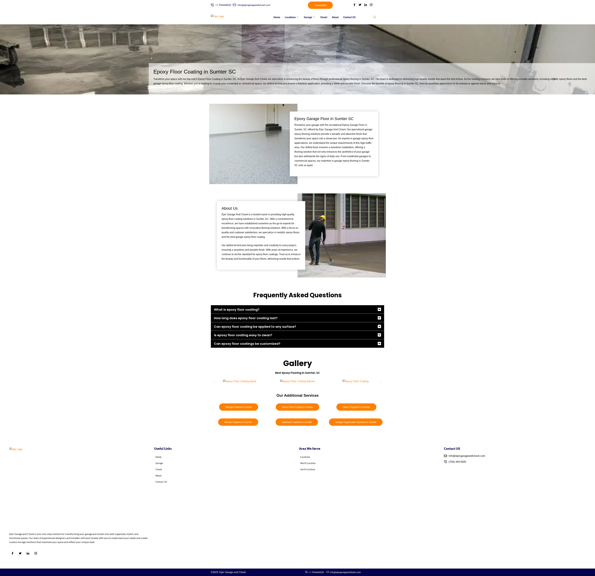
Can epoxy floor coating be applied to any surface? (255, 326)
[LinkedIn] (365, 5)
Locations (290, 17)
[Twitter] (360, 5)
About (335, 17)
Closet (323, 17)
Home (276, 17)
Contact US (349, 17)
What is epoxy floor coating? (236, 309)
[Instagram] (371, 5)
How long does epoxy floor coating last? (246, 318)
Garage (308, 17)
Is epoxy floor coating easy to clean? (243, 335)
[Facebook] (354, 5)
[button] (374, 17)
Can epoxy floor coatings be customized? (247, 344)
